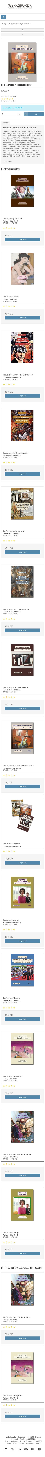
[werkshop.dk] (22, 6)
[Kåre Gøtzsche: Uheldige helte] (22, 1052)
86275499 (32, 1439)
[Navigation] (3, 17)
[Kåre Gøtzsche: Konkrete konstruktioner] (22, 664)
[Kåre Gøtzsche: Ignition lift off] (22, 195)
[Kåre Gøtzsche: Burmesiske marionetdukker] (22, 1131)
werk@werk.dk (16, 1441)
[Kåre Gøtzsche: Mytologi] (22, 896)
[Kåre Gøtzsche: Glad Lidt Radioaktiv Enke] (22, 585)
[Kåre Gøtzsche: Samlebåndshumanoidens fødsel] (22, 742)
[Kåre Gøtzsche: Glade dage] (22, 273)
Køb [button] (36, 114)
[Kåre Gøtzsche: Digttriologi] (22, 820)
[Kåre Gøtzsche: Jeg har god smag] (22, 507)
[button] (22, 30)
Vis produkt (22, 239)
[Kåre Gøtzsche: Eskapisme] (22, 974)
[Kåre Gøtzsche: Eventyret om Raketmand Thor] (22, 351)
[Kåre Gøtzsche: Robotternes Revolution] (22, 429)
